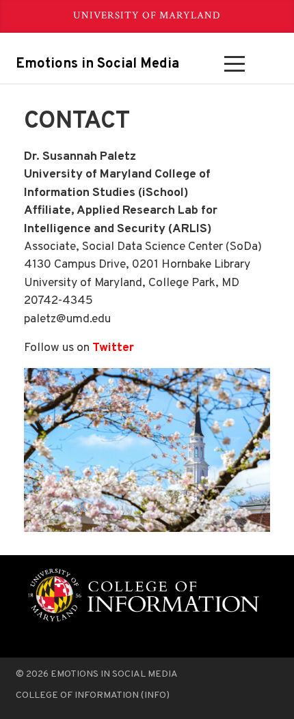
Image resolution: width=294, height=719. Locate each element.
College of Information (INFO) (93, 695)
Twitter (113, 348)
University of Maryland (147, 15)
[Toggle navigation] (234, 64)
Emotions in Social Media (97, 64)
